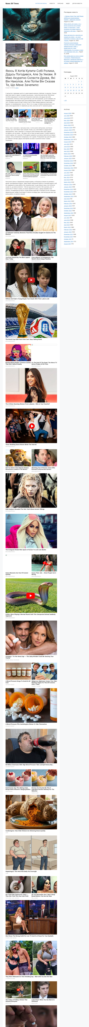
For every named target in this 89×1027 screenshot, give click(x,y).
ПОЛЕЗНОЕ (60, 3)
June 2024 (67, 175)
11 (67, 87)
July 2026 (66, 115)
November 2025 (68, 134)
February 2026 (68, 127)
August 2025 (67, 142)
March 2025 (67, 153)
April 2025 (67, 151)
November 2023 (68, 191)
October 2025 (68, 137)
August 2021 (67, 244)
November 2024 (68, 163)
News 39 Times (12, 3)
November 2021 (68, 236)
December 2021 (68, 234)
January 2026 (68, 130)
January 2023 (68, 206)
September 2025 (68, 139)
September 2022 (68, 213)
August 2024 (67, 170)
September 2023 (68, 196)
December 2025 (68, 132)
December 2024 (68, 161)
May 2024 (67, 177)
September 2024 (68, 168)
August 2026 (67, 113)
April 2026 (67, 123)
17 (65, 90)
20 (73, 90)
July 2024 (66, 172)
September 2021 (68, 241)
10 (65, 87)
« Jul (65, 100)
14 (76, 87)
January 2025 (68, 158)
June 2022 (67, 220)
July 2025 (66, 144)
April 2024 (67, 179)
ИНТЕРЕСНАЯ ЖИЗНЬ (41, 3)
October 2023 (68, 194)
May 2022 (67, 222)
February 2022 (68, 229)
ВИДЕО (68, 3)
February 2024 (68, 184)
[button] (31, 24)
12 (70, 87)
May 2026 (67, 120)
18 (68, 90)
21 (76, 90)
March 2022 (67, 227)
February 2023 (68, 203)
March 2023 (67, 201)
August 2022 (67, 215)
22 (79, 90)
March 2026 (67, 125)
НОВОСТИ (52, 3)
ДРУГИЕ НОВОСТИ (77, 3)
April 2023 (67, 198)
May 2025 (67, 149)
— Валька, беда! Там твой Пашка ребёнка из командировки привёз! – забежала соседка (73, 17)
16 (82, 87)
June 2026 (67, 118)
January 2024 (68, 187)
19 (70, 90)
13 (73, 87)
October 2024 (68, 165)
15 (79, 87)
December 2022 (68, 208)
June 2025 (67, 146)
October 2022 (68, 210)
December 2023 (68, 189)
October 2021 (68, 239)
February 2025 (68, 156)
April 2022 (67, 225)
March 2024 (67, 182)
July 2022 (66, 217)
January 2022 (68, 232)
